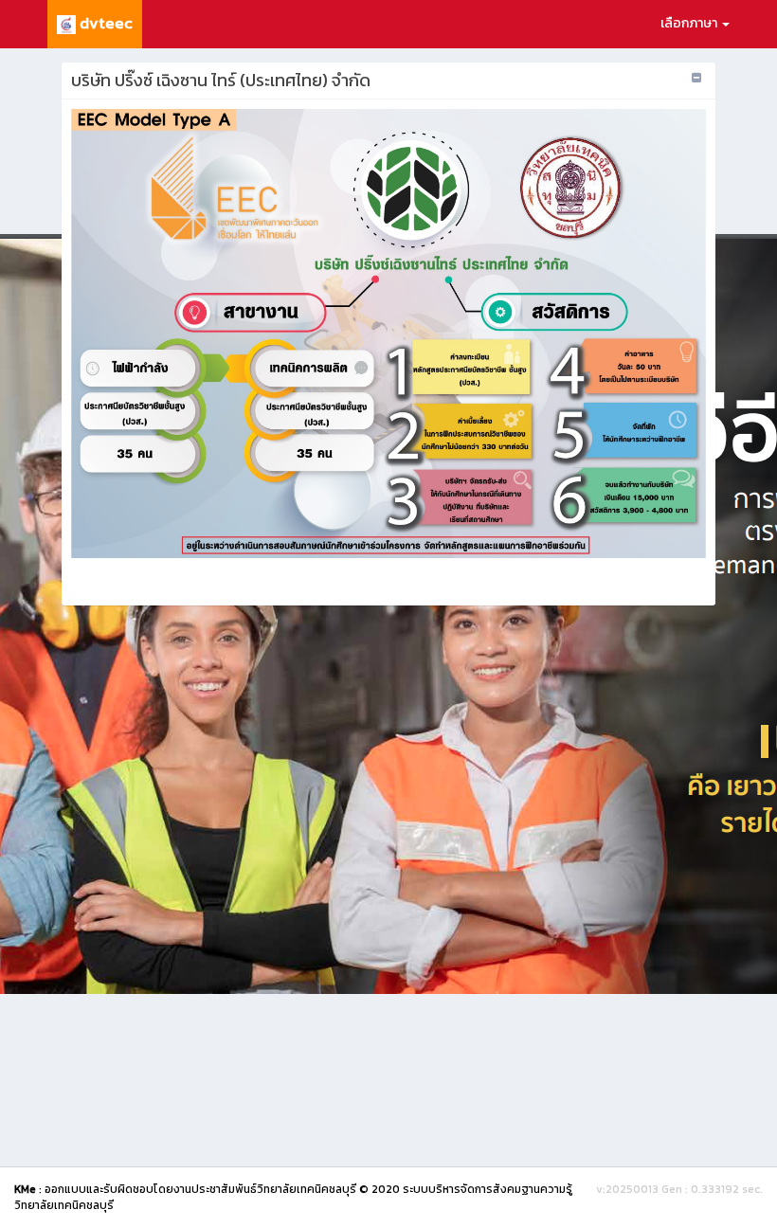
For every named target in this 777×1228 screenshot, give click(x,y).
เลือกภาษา (690, 23)
